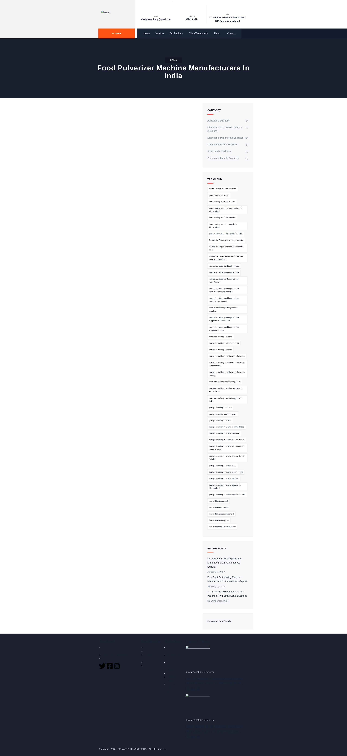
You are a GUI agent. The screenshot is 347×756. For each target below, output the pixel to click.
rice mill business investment (221, 514)
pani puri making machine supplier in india (227, 494)
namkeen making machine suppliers (224, 382)
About (217, 33)
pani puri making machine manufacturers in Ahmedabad (226, 447)
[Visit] (227, 8)
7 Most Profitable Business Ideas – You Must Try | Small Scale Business (227, 599)
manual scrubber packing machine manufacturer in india (224, 299)
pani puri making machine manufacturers (226, 439)
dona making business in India (222, 201)
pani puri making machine (220, 420)
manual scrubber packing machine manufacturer (224, 280)
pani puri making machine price (222, 465)
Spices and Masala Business (223, 158)
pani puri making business (220, 407)
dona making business (218, 195)
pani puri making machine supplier (224, 478)
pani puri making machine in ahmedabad (226, 427)
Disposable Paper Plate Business (226, 137)
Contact (231, 33)
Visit (227, 14)
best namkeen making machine (222, 188)
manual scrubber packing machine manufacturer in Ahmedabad (224, 290)
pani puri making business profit (222, 414)
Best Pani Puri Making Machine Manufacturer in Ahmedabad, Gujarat (225, 581)
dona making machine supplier (222, 217)
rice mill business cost (218, 501)
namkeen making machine (220, 349)
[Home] (105, 13)
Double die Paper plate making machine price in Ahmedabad (226, 258)
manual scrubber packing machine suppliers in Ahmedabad (224, 319)
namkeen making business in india (224, 343)
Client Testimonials (198, 33)
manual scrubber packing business (224, 266)
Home (147, 33)
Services (159, 33)
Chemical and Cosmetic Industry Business (226, 129)
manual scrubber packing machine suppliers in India (224, 328)
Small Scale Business (219, 151)
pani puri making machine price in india (226, 472)
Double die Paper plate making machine (226, 240)
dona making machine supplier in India (225, 234)
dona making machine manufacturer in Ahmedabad (225, 209)
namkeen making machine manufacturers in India (227, 373)
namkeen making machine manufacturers (227, 356)
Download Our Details (220, 629)
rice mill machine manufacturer (222, 526)
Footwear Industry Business (223, 144)
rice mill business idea (218, 507)
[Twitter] (102, 674)
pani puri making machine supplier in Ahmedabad (225, 486)
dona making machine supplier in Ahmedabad (223, 225)
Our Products (176, 33)
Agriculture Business (219, 120)
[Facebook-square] (109, 674)
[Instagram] (117, 674)
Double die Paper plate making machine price (226, 248)
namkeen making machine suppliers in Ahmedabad (225, 389)
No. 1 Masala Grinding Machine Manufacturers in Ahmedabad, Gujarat (225, 562)
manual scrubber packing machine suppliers (224, 309)
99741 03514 (192, 19)
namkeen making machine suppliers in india (225, 399)
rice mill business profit (219, 520)
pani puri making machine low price (224, 433)
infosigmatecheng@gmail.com (155, 19)
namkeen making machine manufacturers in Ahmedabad (227, 364)
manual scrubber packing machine (224, 272)
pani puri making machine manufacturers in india (226, 457)
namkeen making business (220, 336)
